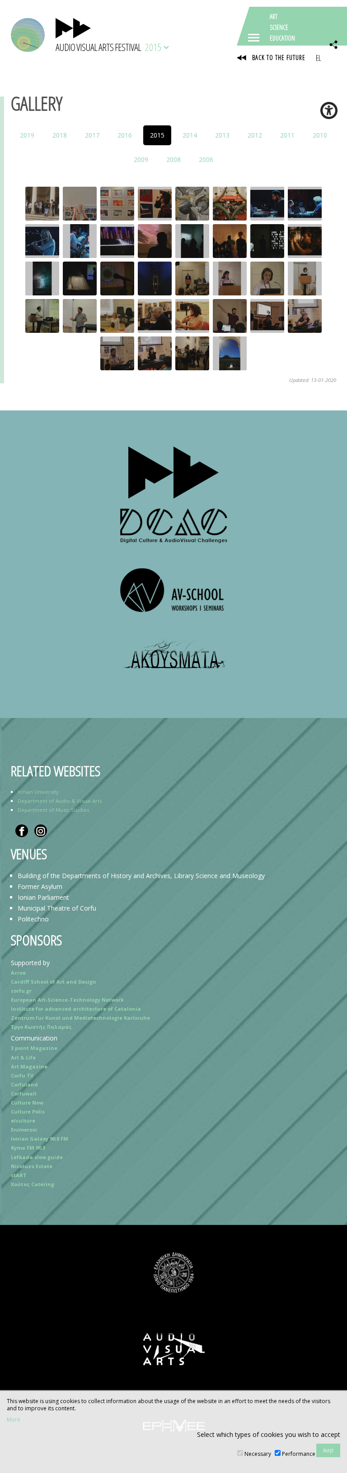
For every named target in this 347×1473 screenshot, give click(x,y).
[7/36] (267, 204)
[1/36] (42, 204)
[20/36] (155, 278)
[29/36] (192, 316)
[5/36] (192, 204)
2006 (206, 159)
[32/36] (305, 316)
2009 (141, 159)
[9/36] (42, 241)
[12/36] (155, 241)
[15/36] (267, 241)
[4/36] (155, 204)
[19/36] (117, 278)
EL (318, 57)
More (13, 1419)
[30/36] (230, 316)
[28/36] (155, 316)
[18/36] (80, 278)
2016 (124, 135)
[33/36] (117, 353)
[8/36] (305, 204)
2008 (173, 159)
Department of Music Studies (53, 809)
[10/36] (80, 241)
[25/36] (42, 316)
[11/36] (117, 241)
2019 (27, 135)
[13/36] (192, 241)
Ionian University (38, 791)
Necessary (257, 1454)
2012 (255, 135)
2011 (287, 135)
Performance (298, 1454)
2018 (59, 135)
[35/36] (192, 353)
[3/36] (117, 204)
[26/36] (80, 316)
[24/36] (305, 278)
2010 (320, 135)
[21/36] (192, 278)
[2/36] (80, 204)
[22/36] (230, 278)
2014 (190, 135)
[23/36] (267, 278)
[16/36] (305, 241)
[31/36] (267, 316)
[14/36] (230, 241)
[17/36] (42, 278)
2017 (92, 135)
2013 (222, 135)
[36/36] (230, 353)
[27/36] (117, 316)
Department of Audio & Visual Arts (60, 800)
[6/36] (230, 204)
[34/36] (155, 353)
